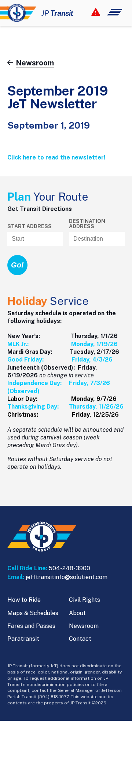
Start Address (29, 226)
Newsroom (84, 625)
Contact (80, 638)
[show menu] (107, 12)
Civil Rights (84, 599)
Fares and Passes (31, 625)
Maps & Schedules (32, 613)
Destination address (87, 224)
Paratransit (23, 638)
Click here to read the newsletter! (56, 157)
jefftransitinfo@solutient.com (66, 577)
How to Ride (24, 599)
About (77, 613)
